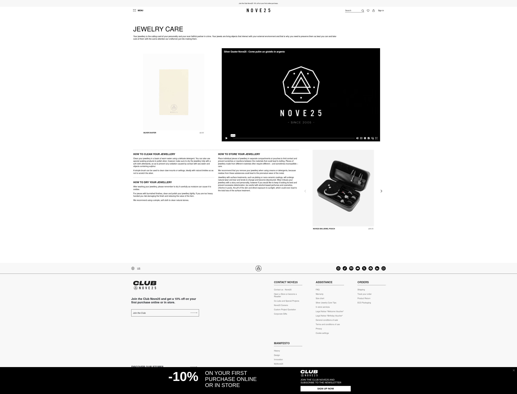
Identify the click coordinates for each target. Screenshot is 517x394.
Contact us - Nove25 (282, 289)
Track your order (364, 294)
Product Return (363, 298)
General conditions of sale (327, 320)
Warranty (319, 294)
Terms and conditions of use (328, 324)
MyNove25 (278, 363)
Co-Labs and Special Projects (286, 301)
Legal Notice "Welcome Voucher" (330, 311)
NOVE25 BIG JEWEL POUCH (324, 228)
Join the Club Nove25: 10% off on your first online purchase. (258, 3)
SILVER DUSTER (149, 132)
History (277, 350)
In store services (323, 307)
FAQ (317, 289)
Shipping (361, 289)
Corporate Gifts (280, 314)
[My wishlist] (368, 10)
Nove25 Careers (281, 305)
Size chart (320, 298)
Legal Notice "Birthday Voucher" (329, 315)
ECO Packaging (364, 302)
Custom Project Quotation (285, 309)
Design (277, 355)
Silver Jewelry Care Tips (326, 302)
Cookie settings (322, 333)
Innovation (278, 359)
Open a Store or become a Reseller (285, 295)
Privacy (319, 328)
